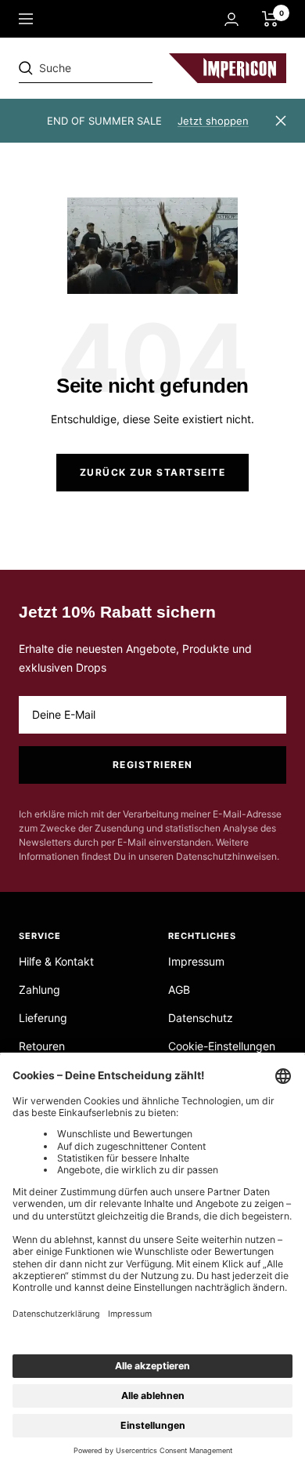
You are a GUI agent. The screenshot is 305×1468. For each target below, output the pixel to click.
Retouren (42, 1046)
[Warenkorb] (270, 19)
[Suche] (127, 68)
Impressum (196, 961)
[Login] (231, 19)
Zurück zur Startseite (153, 472)
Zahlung (39, 989)
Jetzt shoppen (213, 120)
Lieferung (43, 1017)
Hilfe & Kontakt (56, 961)
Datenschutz (200, 1017)
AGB (179, 989)
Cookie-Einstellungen (221, 1046)
